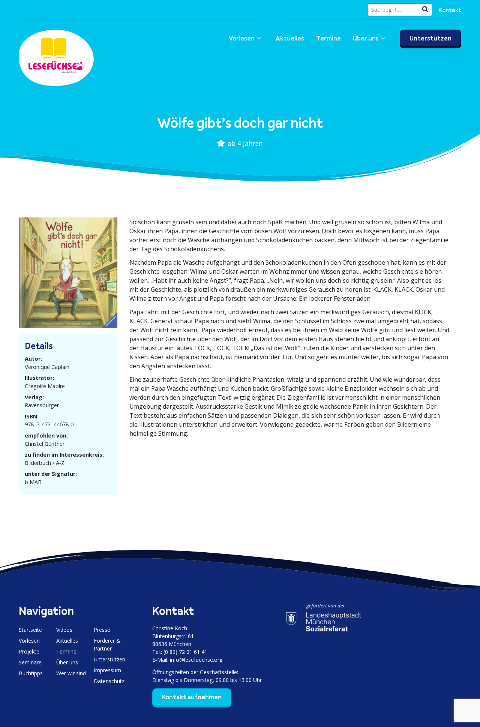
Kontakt (449, 9)
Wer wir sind (71, 673)
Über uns (366, 38)
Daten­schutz (109, 681)
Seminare (30, 662)
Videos (64, 629)
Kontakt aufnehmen (192, 697)
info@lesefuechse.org (196, 659)
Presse (102, 629)
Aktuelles (290, 38)
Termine (328, 38)
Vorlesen (242, 38)
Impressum (107, 670)
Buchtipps (31, 673)
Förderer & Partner (107, 644)
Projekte (29, 651)
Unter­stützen (431, 38)
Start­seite (30, 629)
